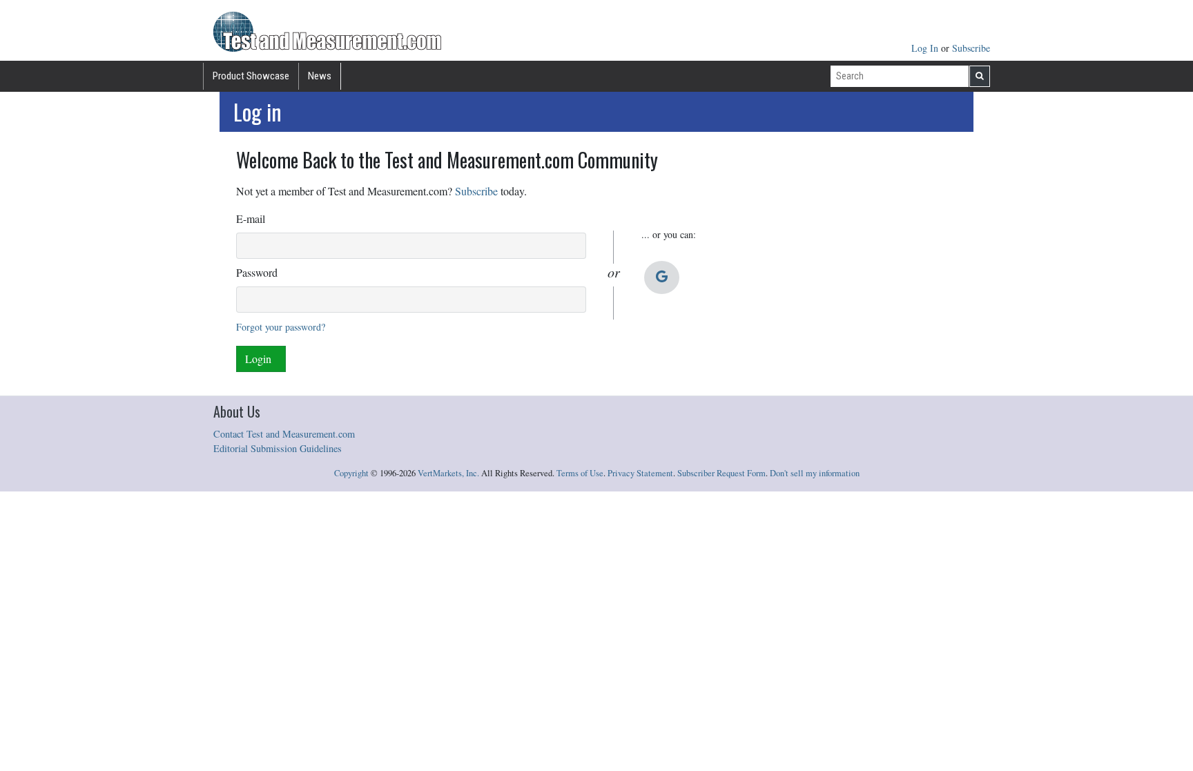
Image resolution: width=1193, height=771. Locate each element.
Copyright (351, 473)
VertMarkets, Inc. (448, 473)
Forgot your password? (280, 326)
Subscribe (971, 48)
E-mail (250, 218)
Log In (926, 48)
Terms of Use (579, 473)
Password (257, 272)
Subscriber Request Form (721, 473)
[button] (661, 277)
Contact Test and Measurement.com (284, 433)
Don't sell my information (815, 473)
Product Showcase (251, 76)
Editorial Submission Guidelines (277, 448)
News (319, 76)
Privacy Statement (640, 473)
